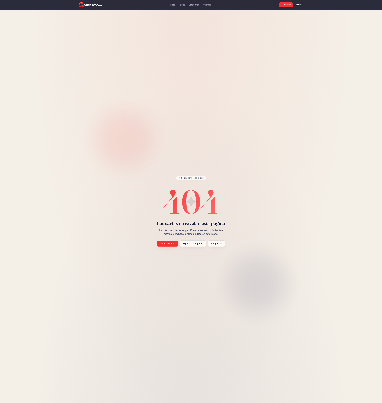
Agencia (207, 4)
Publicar (287, 5)
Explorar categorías (193, 243)
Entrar (298, 5)
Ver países (216, 243)
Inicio (172, 4)
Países (182, 4)
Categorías (194, 4)
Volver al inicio (167, 243)
